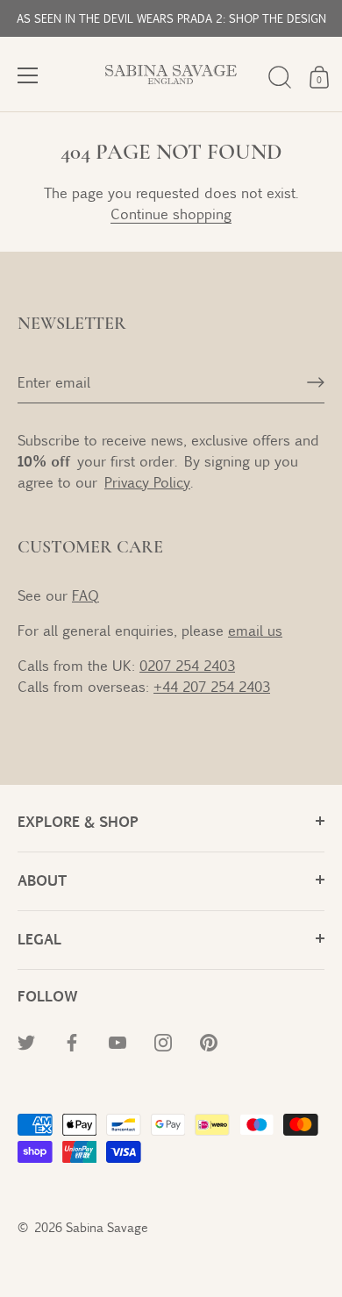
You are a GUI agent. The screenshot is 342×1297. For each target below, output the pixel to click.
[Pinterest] (208, 1041)
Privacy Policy (147, 482)
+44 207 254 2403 (211, 686)
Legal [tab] (39, 939)
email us (255, 630)
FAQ (85, 595)
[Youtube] (117, 1041)
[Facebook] (72, 1041)
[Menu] (28, 75)
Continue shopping (171, 213)
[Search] (280, 77)
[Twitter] (26, 1041)
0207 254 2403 (187, 665)
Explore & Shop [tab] (78, 821)
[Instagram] (163, 1041)
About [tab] (42, 880)
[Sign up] (315, 382)
